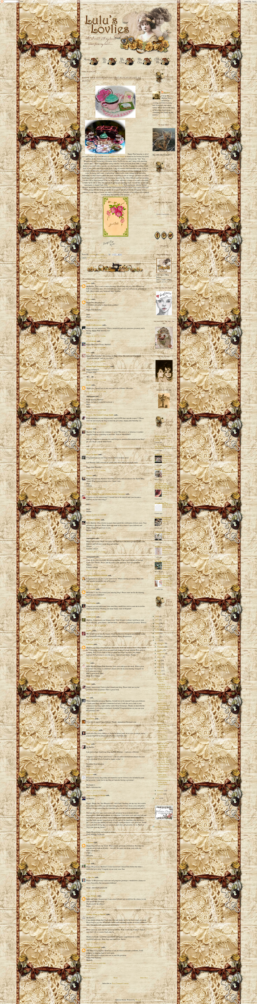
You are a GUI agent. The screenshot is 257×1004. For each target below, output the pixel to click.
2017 (157, 620)
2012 (157, 637)
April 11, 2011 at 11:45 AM (96, 790)
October (160, 650)
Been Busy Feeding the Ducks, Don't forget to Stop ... (164, 754)
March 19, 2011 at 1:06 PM (96, 470)
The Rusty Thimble (93, 519)
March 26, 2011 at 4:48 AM (96, 625)
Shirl (88, 663)
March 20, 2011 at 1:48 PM (96, 570)
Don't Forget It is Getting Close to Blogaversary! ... (163, 769)
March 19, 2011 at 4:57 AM (96, 391)
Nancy (88, 684)
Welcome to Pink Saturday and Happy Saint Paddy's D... (163, 746)
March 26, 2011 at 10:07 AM (96, 658)
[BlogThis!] (115, 255)
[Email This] (113, 255)
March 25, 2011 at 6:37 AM (96, 598)
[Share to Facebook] (119, 255)
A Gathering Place (161, 503)
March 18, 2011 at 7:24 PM (96, 336)
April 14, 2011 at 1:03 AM (95, 891)
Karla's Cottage (161, 436)
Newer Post (87, 978)
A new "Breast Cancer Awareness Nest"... (167, 493)
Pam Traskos (91, 603)
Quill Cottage (160, 454)
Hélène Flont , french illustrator (98, 366)
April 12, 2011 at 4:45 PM (95, 872)
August (160, 657)
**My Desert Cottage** (163, 532)
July (159, 660)
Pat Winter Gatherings (163, 446)
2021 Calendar (159, 448)
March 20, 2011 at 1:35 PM (96, 552)
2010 (157, 798)
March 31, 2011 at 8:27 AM (96, 739)
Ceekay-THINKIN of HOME (96, 575)
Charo (88, 299)
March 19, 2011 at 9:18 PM (96, 489)
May (159, 667)
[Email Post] (109, 254)
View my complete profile (162, 118)
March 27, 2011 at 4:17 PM (96, 679)
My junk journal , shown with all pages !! (167, 473)
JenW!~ (89, 630)
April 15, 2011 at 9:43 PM (95, 909)
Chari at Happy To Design (95, 795)
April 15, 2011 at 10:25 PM (96, 942)
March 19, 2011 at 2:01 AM (96, 380)
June (159, 664)
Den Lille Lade (160, 469)
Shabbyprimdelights (93, 947)
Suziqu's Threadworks (163, 517)
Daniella (89, 428)
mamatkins (90, 718)
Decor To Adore (92, 454)
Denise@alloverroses (94, 325)
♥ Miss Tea (90, 877)
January (160, 794)
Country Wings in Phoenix (96, 914)
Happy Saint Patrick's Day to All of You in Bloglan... (163, 718)
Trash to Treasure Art (163, 546)
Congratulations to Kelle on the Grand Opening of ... (163, 783)
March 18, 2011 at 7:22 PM (96, 320)
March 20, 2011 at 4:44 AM (96, 515)
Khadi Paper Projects (166, 520)
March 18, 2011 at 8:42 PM (96, 361)
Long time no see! (166, 535)
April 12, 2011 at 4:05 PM (95, 858)
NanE (88, 863)
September (161, 653)
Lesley (88, 385)
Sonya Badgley (91, 896)
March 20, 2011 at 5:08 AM (96, 533)
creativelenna (91, 341)
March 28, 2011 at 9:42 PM (96, 714)
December (161, 643)
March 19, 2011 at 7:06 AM (96, 424)
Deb (87, 697)
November (161, 647)
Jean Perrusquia (92, 730)
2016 (157, 623)
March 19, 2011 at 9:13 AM (96, 449)
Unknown (89, 644)
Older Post (144, 978)
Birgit (88, 744)
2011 (157, 640)
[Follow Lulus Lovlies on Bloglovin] (164, 314)
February (160, 790)
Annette (89, 475)
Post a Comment (90, 968)
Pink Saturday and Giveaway (97, 258)
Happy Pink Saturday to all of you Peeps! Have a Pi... (163, 687)
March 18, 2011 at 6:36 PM (96, 294)
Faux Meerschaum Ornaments (166, 550)
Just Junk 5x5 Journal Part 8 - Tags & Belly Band (167, 459)
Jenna (88, 283)
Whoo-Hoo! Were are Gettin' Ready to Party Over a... (164, 762)
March (159, 674)
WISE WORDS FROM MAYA (167, 506)
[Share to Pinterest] (121, 255)
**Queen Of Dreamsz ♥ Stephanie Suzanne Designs (163, 577)
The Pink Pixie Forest (162, 561)
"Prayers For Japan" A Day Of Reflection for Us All (163, 697)
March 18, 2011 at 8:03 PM (96, 347)
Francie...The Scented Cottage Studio (100, 415)
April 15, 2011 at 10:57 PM (96, 963)
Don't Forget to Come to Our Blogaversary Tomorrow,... (162, 737)
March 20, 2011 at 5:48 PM (96, 584)
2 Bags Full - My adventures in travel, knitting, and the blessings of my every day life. (164, 486)
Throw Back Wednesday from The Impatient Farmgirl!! (167, 566)
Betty (88, 352)
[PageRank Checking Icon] (162, 827)
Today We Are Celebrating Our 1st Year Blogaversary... (163, 727)
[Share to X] (117, 255)
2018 (157, 616)
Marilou (167, 92)
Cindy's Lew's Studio (116, 185)
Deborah (89, 774)
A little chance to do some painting (163, 439)
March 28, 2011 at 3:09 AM (96, 693)
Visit (158, 225)
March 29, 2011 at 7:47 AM (96, 725)
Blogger (138, 1000)
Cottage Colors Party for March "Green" (163, 679)
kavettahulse (91, 589)
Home (116, 978)
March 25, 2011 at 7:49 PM (96, 612)
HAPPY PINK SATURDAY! (162, 776)
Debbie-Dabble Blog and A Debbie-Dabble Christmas (105, 494)
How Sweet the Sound (117, 156)
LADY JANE (91, 617)
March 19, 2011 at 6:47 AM (96, 410)
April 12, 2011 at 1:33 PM (95, 837)
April (159, 670)
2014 (157, 630)
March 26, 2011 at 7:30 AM (96, 639)
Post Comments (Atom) (120, 983)
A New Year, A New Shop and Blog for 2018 (167, 583)
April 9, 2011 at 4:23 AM (95, 769)
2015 (157, 626)
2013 (157, 633)
